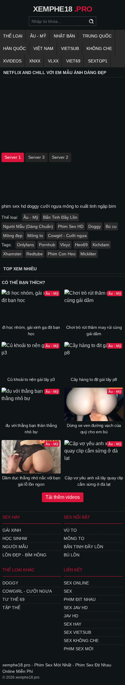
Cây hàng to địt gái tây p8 (94, 379)
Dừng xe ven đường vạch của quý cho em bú (94, 428)
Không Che (99, 48)
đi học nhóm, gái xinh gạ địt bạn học (31, 330)
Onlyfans (25, 244)
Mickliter (88, 253)
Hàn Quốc (14, 48)
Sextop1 (97, 61)
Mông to (35, 235)
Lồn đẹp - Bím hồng (24, 554)
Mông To (74, 538)
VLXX (53, 61)
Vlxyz (65, 244)
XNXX (34, 61)
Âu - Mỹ (38, 36)
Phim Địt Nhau (80, 599)
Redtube (34, 253)
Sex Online (76, 582)
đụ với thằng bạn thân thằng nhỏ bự (31, 428)
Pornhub (47, 244)
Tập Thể (11, 607)
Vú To (70, 530)
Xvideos (12, 61)
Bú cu (111, 226)
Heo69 (81, 244)
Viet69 (73, 61)
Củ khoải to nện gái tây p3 (31, 379)
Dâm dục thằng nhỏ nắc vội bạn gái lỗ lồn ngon (31, 481)
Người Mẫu (15, 546)
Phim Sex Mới (78, 648)
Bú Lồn (71, 554)
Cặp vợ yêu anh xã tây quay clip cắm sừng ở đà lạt (94, 481)
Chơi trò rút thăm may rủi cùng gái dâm (94, 330)
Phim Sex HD (70, 226)
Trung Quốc (97, 36)
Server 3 (36, 157)
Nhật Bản (64, 36)
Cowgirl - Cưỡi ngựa (67, 235)
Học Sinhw (14, 538)
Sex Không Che (81, 640)
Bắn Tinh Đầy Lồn (60, 217)
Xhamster (12, 253)
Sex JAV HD (76, 607)
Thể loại (12, 36)
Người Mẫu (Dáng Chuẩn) (28, 226)
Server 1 (13, 157)
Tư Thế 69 (13, 599)
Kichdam (101, 244)
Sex (68, 591)
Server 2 (60, 157)
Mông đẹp (12, 235)
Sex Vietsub (77, 632)
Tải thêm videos (63, 497)
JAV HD (71, 615)
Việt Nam (43, 48)
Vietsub (70, 48)
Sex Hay (72, 624)
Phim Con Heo (62, 253)
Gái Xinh (11, 530)
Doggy (94, 226)
